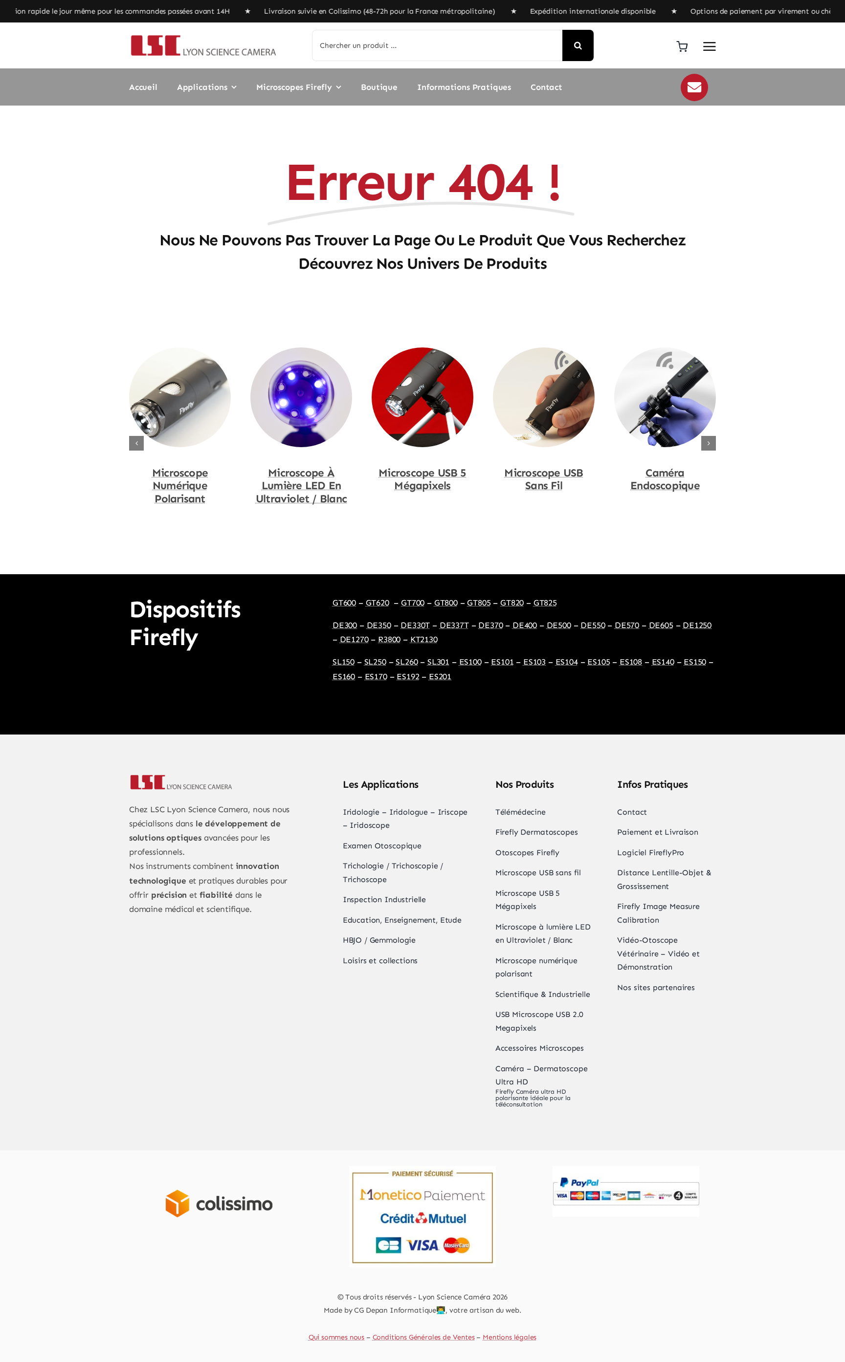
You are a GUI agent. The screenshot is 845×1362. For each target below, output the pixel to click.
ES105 (598, 662)
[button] (136, 443)
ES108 (631, 662)
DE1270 (354, 639)
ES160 (344, 676)
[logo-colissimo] (219, 1178)
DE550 (592, 625)
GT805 (478, 602)
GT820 (512, 602)
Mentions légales (509, 1337)
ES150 (695, 662)
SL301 (438, 662)
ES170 (376, 676)
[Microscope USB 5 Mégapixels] (301, 352)
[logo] (202, 37)
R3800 (389, 639)
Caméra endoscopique (543, 479)
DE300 (345, 625)
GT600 (344, 602)
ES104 (567, 662)
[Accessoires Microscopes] (665, 352)
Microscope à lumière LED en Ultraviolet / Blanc (179, 486)
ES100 (470, 662)
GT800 (446, 602)
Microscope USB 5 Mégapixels (301, 479)
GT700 (412, 602)
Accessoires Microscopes (665, 479)
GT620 (377, 602)
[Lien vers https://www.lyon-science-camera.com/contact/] (694, 87)
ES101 (502, 662)
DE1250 (697, 625)
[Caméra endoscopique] (544, 352)
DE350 (379, 625)
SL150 (344, 662)
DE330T (415, 625)
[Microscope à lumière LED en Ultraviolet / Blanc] (180, 352)
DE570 (627, 625)
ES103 (534, 662)
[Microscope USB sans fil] (422, 352)
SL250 (375, 662)
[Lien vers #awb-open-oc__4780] (709, 46)
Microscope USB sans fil (422, 479)
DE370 (490, 625)
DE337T (454, 625)
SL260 (407, 662)
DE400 (524, 625)
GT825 (545, 602)
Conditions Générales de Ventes (424, 1337)
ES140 (663, 662)
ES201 (440, 676)
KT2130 (424, 639)
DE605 (661, 625)
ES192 (408, 676)
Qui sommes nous (336, 1337)
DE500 (559, 625)
